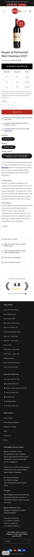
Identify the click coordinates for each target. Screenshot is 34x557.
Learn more (8, 130)
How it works (8, 418)
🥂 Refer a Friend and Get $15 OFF (15, 388)
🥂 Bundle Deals (9, 397)
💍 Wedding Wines (10, 401)
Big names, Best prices (11, 323)
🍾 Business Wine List (11, 406)
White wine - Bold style (11, 349)
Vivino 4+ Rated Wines (11, 310)
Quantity (4, 101)
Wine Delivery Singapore (12, 422)
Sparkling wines (9, 358)
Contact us (7, 436)
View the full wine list (11, 367)
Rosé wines (8, 345)
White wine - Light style (11, 354)
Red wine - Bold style (11, 336)
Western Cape (9, 147)
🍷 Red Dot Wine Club (11, 392)
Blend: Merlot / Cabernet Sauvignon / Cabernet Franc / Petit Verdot (17, 155)
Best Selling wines (10, 314)
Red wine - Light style (11, 340)
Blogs (6, 440)
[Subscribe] (28, 541)
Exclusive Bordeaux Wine (12, 332)
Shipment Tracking (10, 427)
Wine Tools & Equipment (12, 363)
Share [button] (6, 226)
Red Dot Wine (19, 553)
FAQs (5, 431)
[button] (4, 11)
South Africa (8, 139)
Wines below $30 (9, 318)
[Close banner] (32, 3)
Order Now (22, 4)
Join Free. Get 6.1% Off (11, 379)
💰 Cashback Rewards (11, 384)
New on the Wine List (11, 327)
